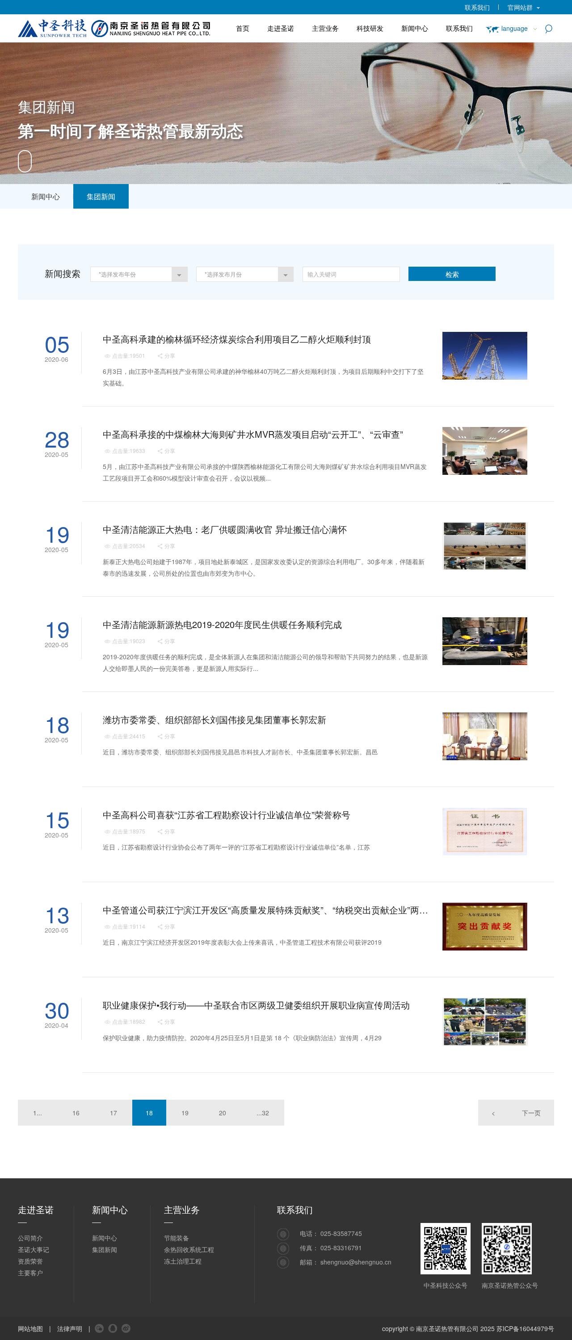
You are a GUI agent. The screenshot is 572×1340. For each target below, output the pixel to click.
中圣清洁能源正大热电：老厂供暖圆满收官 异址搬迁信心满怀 (225, 529)
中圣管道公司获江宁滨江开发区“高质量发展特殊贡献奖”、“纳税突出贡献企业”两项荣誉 (266, 909)
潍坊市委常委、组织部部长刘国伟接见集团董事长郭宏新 (214, 719)
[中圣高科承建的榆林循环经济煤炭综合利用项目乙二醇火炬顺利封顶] (484, 356)
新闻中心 (414, 28)
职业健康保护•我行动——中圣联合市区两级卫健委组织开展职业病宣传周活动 (256, 1004)
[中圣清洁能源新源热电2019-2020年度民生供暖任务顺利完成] (484, 641)
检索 (452, 274)
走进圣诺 (280, 28)
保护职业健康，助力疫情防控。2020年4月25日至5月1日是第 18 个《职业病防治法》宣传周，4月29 (242, 1037)
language (514, 28)
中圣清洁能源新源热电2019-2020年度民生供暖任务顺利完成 (222, 624)
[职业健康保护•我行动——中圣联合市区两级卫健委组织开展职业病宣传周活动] (484, 1022)
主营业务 (325, 28)
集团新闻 (101, 196)
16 (76, 1112)
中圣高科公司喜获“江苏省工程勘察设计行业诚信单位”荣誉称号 (226, 814)
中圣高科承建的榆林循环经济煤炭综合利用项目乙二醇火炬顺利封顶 (237, 338)
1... (37, 1112)
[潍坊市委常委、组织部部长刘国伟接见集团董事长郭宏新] (484, 736)
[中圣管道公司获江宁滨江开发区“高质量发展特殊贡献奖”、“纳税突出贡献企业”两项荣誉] (484, 927)
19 (185, 1112)
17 (113, 1112)
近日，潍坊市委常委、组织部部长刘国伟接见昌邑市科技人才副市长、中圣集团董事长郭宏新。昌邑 (240, 751)
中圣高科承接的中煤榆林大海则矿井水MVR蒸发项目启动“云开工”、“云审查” (253, 433)
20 (222, 1112)
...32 (263, 1112)
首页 (242, 28)
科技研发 (370, 28)
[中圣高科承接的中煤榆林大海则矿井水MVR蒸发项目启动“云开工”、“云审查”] (484, 451)
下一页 (531, 1112)
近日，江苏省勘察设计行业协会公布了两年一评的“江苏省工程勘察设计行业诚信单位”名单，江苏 (236, 846)
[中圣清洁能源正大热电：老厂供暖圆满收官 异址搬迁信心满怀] (484, 546)
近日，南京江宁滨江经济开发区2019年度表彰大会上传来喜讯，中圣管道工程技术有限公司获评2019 (242, 942)
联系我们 (477, 7)
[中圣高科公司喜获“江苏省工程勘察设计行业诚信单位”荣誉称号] (484, 831)
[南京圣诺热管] (122, 26)
